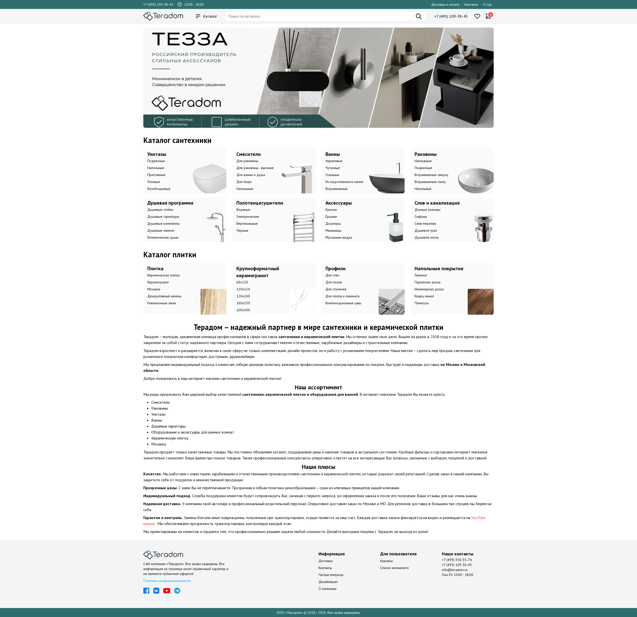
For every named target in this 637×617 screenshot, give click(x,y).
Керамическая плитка (163, 275)
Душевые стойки (160, 209)
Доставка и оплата (445, 4)
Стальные (332, 175)
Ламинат (421, 275)
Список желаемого (394, 568)
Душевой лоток (427, 237)
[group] (318, 78)
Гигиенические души (162, 237)
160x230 (243, 303)
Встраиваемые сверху (431, 175)
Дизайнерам (328, 581)
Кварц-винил (424, 296)
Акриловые (333, 161)
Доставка (325, 561)
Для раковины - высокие (255, 168)
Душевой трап (426, 230)
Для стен (332, 275)
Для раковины (247, 161)
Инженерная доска (429, 289)
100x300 (243, 310)
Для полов (333, 282)
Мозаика (153, 289)
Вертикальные (247, 223)
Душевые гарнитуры (163, 216)
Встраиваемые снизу (430, 181)
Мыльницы (333, 230)
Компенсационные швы (343, 303)
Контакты (471, 4)
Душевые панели (160, 230)
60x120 (242, 282)
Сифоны (421, 216)
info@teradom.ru (455, 570)
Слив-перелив (425, 223)
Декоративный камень (164, 296)
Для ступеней (335, 289)
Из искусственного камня (344, 181)
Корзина (386, 561)
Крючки (331, 209)
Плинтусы (422, 303)
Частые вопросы (330, 575)
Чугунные (332, 168)
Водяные (243, 209)
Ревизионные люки (161, 303)
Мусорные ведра (338, 237)
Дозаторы (333, 223)
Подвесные (156, 161)
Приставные (156, 175)
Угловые (153, 181)
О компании (327, 588)
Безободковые (158, 188)
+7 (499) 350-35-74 (457, 560)
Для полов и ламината (342, 296)
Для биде (244, 181)
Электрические (247, 216)
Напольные (155, 168)
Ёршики (331, 216)
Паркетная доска (427, 282)
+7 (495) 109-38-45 (158, 4)
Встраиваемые (336, 188)
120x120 (243, 289)
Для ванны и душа (250, 175)
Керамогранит (158, 282)
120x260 (243, 296)
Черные (242, 230)
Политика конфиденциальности (167, 580)
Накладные (423, 161)
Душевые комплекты (163, 223)
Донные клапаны (427, 209)
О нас (487, 4)
